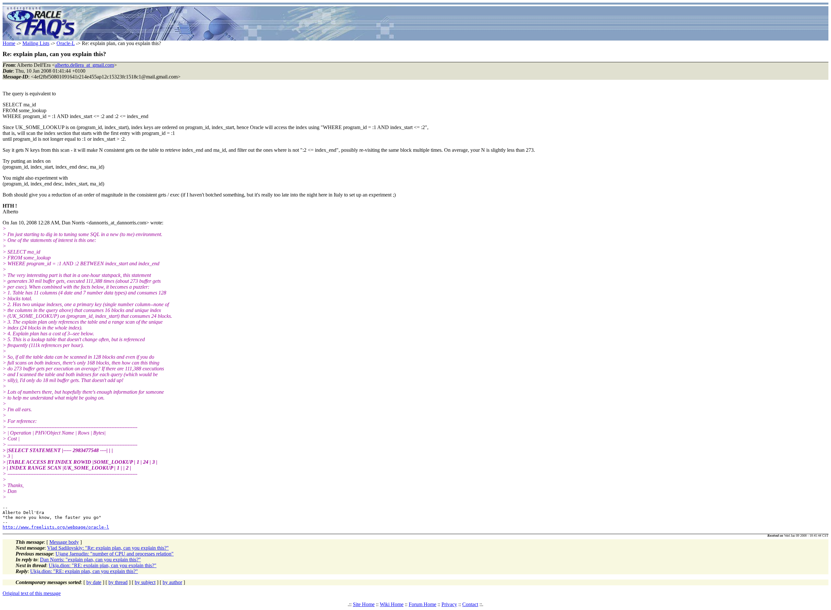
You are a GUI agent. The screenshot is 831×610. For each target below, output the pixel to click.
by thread (118, 582)
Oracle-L (65, 43)
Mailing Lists (35, 43)
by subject (145, 582)
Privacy (449, 604)
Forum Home (422, 604)
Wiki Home (391, 604)
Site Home (364, 604)
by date (93, 582)
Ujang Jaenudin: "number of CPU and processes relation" (115, 553)
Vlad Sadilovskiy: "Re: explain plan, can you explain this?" (108, 548)
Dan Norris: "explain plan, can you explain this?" (90, 559)
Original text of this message (32, 593)
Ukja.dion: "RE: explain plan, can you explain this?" (102, 565)
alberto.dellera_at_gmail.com (84, 65)
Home (9, 43)
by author (172, 582)
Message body (64, 542)
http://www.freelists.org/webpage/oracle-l (56, 527)
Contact (470, 604)
